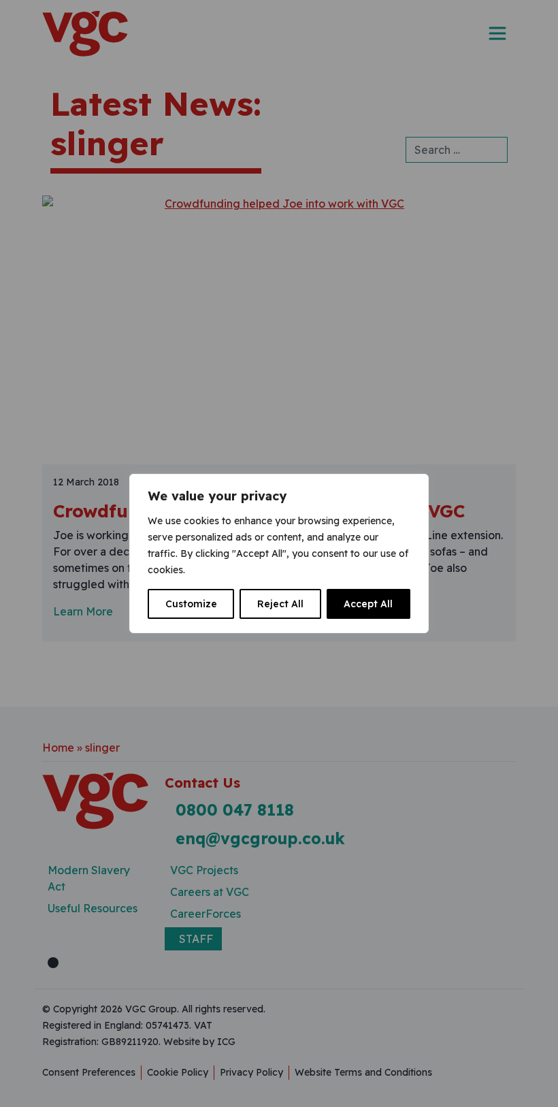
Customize (191, 604)
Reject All (280, 604)
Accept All (368, 604)
